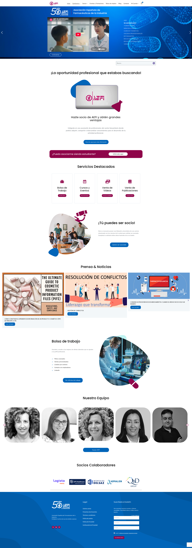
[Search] (154, 63)
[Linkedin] (56, 527)
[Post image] (33, 294)
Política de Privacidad (88, 522)
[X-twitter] (53, 527)
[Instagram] (59, 527)
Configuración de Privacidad (90, 525)
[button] (97, 97)
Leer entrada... (10, 324)
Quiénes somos (87, 508)
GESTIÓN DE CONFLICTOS (75, 310)
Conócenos (55, 55)
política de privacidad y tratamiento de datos (128, 533)
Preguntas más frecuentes (90, 512)
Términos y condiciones (89, 515)
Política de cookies (88, 518)
